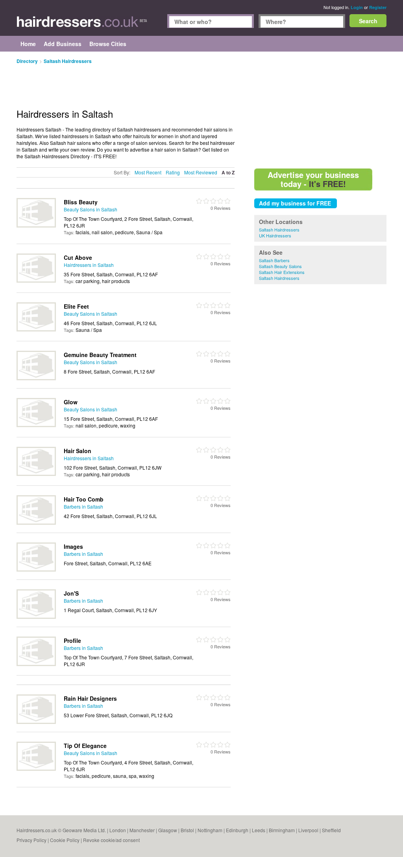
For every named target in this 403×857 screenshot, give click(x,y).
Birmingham (282, 830)
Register (377, 7)
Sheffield (331, 830)
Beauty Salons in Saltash (90, 209)
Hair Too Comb (84, 499)
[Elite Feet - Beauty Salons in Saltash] (36, 329)
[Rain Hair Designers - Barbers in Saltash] (36, 721)
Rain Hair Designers (90, 698)
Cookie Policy (64, 840)
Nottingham (210, 830)
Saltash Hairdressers (279, 229)
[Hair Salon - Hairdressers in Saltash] (36, 473)
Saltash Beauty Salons (280, 266)
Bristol (187, 830)
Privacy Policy (31, 840)
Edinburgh (237, 830)
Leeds (258, 830)
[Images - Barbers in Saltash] (36, 569)
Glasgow (167, 830)
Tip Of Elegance (85, 746)
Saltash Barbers (274, 260)
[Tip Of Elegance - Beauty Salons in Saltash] (36, 768)
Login (357, 7)
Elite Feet (76, 306)
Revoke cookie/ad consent (111, 840)
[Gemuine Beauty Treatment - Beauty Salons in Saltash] (36, 378)
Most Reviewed (200, 172)
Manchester (142, 830)
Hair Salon (77, 451)
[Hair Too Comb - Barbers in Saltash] (36, 522)
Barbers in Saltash (83, 506)
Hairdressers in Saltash (89, 264)
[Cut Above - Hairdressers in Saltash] (36, 280)
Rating (173, 172)
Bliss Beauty (81, 202)
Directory (27, 61)
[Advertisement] (320, 110)
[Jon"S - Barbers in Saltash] (36, 616)
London (117, 830)
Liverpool (308, 830)
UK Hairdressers (275, 235)
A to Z (228, 172)
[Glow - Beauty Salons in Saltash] (36, 425)
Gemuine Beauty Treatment (100, 355)
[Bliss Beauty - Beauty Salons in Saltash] (36, 225)
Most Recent (148, 172)
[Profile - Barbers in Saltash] (36, 664)
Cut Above (78, 257)
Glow (71, 402)
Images (73, 546)
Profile (72, 640)
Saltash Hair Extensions (282, 272)
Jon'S (71, 593)
